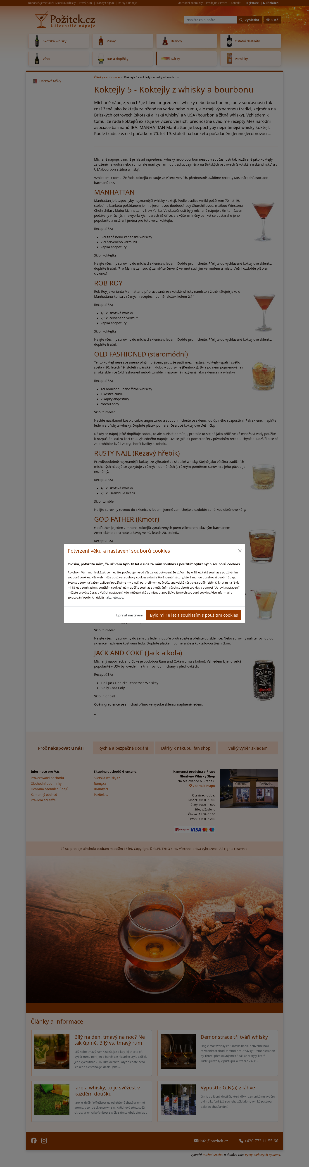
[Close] (239, 550)
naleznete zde (114, 597)
